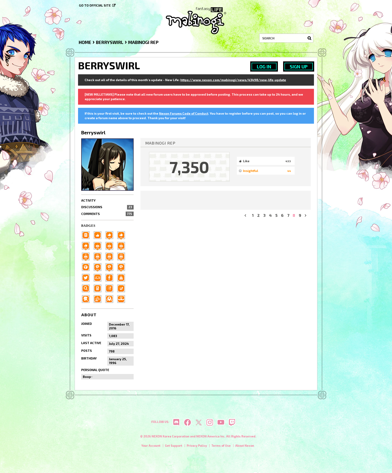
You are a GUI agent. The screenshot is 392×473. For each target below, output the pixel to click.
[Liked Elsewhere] (111, 277)
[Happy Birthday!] (122, 277)
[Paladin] (111, 245)
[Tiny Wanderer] (99, 266)
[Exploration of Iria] (87, 256)
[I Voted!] (122, 288)
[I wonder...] (87, 288)
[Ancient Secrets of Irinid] (99, 256)
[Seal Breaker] (87, 266)
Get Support (173, 445)
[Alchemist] (122, 256)
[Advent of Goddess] (99, 245)
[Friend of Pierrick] (87, 234)
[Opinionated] (111, 266)
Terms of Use (221, 445)
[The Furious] (122, 266)
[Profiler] (99, 288)
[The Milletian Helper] (122, 298)
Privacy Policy (197, 445)
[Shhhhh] (87, 298)
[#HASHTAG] (87, 277)
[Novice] (122, 234)
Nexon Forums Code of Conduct (183, 113)
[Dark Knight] (122, 245)
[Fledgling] (111, 234)
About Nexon (244, 445)
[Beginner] (99, 234)
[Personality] (99, 277)
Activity (88, 200)
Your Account (150, 445)
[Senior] (87, 245)
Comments (106, 214)
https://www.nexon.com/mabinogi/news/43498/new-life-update (233, 80)
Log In (264, 66)
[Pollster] (111, 288)
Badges (88, 225)
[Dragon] (111, 256)
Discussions (106, 207)
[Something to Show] (99, 298)
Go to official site (95, 5)
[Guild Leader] (111, 298)
